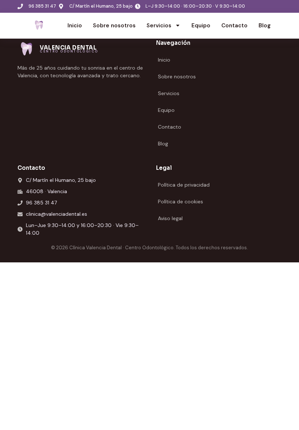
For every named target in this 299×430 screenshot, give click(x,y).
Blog (265, 25)
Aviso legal (170, 218)
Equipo (200, 25)
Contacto (234, 25)
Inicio (74, 25)
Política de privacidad (184, 184)
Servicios (159, 25)
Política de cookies (180, 201)
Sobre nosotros (114, 25)
